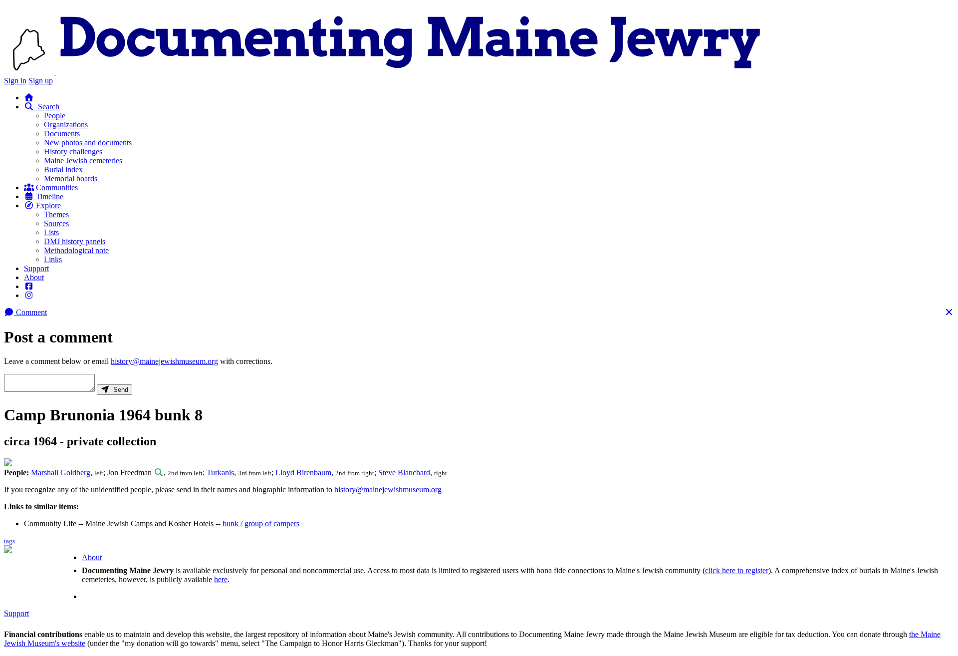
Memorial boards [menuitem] (70, 178)
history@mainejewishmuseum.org (164, 361)
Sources (56, 223)
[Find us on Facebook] (29, 286)
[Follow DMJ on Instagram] (29, 295)
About (34, 277)
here (221, 579)
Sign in (15, 80)
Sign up (40, 80)
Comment (30, 312)
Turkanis (220, 472)
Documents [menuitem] (62, 133)
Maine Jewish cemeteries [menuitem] (83, 160)
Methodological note (76, 250)
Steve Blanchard (404, 472)
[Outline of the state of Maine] (30, 71)
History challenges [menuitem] (73, 151)
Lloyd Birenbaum (303, 472)
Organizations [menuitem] (66, 124)
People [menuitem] (54, 115)
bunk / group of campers (261, 523)
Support (36, 268)
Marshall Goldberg (60, 472)
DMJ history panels (74, 241)
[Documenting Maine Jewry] (410, 71)
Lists (51, 232)
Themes (56, 214)
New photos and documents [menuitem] (88, 142)
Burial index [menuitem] (63, 169)
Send (118, 389)
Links (53, 259)
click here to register (736, 570)
